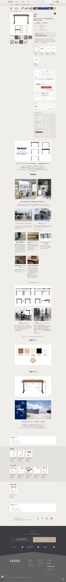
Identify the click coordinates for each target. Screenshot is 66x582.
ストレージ (26, 226)
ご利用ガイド (42, 1)
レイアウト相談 (49, 560)
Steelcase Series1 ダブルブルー (25, 205)
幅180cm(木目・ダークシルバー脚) (39, 136)
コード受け (48, 245)
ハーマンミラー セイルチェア (38, 205)
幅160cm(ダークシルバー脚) (39, 120)
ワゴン (29, 226)
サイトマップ (30, 577)
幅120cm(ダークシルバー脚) (39, 117)
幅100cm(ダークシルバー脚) (39, 116)
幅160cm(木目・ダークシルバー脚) (47, 133)
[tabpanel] (21, 24)
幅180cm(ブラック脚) (45, 127)
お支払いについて (31, 563)
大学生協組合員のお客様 (50, 566)
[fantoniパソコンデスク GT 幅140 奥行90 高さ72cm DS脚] (21, 24)
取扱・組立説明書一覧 (41, 563)
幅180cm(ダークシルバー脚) (39, 127)
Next (31, 23)
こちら (41, 229)
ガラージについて (38, 1)
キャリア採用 (49, 569)
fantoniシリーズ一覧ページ (35, 336)
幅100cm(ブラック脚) (45, 116)
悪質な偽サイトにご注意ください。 (15, 565)
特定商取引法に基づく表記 (25, 577)
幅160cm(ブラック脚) (45, 120)
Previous (11, 23)
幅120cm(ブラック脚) (45, 117)
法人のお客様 (49, 563)
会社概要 (11, 577)
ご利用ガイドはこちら (44, 98)
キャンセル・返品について (32, 566)
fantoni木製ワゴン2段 (46, 205)
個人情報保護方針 (19, 577)
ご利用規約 (14, 577)
